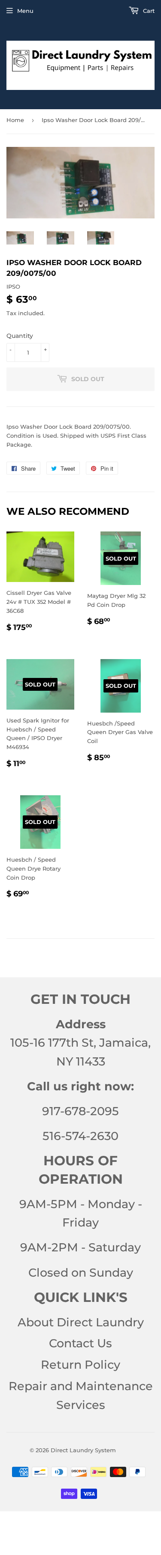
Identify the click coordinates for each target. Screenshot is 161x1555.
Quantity (19, 336)
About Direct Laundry (81, 1322)
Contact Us (80, 1343)
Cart (148, 10)
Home (15, 119)
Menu (25, 10)
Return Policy (80, 1365)
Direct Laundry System (83, 1450)
